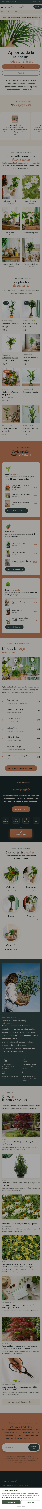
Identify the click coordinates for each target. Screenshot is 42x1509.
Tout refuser (30, 1502)
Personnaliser (21, 1506)
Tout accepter (11, 1502)
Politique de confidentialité (25, 1497)
